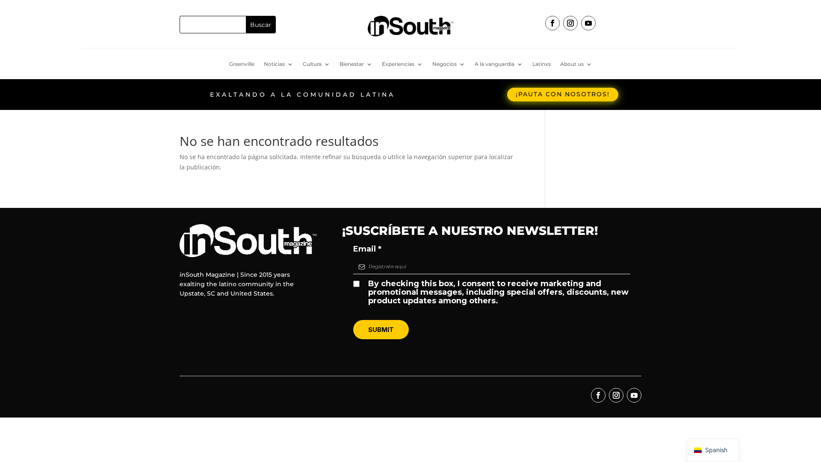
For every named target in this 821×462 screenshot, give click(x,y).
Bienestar (352, 64)
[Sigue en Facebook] (552, 23)
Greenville (241, 64)
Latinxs (541, 64)
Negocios (444, 64)
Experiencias (398, 64)
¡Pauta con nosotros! (563, 94)
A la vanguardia (494, 64)
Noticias (274, 64)
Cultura (312, 64)
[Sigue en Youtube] (588, 23)
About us (572, 64)
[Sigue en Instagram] (570, 23)
